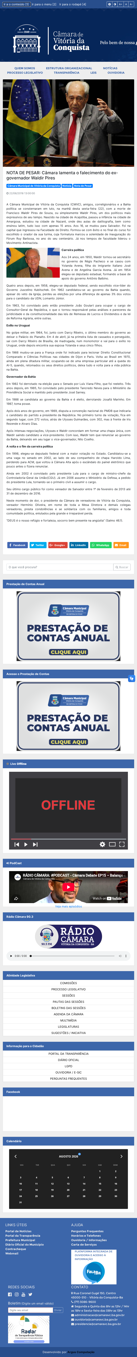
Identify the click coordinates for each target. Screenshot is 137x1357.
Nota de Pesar (83, 185)
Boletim (14, 1303)
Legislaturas (68, 1026)
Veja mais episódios (68, 906)
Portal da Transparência (69, 1053)
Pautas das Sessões (68, 1002)
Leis (93, 72)
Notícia (66, 185)
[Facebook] (10, 1294)
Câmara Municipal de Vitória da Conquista (33, 185)
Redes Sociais (21, 1287)
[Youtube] (24, 1294)
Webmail (11, 1253)
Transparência (66, 72)
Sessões (68, 995)
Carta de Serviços (84, 1244)
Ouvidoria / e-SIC (68, 1072)
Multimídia (68, 1020)
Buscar (123, 567)
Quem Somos (24, 68)
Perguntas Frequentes (68, 1078)
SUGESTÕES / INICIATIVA (68, 1033)
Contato (79, 1287)
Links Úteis (16, 1225)
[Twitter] (30, 1294)
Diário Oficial (68, 1060)
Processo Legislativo (25, 72)
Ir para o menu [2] (44, 4)
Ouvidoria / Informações (89, 1240)
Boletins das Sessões (69, 1008)
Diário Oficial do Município (24, 1244)
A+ (120, 4)
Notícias (110, 68)
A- (131, 4)
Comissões (68, 983)
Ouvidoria (116, 72)
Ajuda (77, 1225)
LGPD (68, 1066)
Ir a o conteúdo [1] (17, 4)
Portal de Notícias (18, 1231)
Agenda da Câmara (68, 1014)
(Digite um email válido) (37, 1303)
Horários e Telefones (86, 1235)
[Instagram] (17, 1294)
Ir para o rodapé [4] (72, 4)
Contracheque (15, 1249)
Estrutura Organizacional (69, 68)
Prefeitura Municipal (20, 1240)
